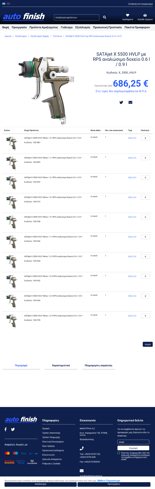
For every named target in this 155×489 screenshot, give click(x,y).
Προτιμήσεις (114, 483)
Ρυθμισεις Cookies (51, 463)
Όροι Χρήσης (48, 446)
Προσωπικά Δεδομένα (53, 450)
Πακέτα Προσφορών (137, 27)
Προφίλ (46, 428)
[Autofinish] (23, 17)
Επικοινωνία (48, 454)
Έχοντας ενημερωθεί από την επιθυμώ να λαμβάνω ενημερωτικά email (135, 456)
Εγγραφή (133, 448)
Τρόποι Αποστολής (51, 432)
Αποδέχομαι (40, 483)
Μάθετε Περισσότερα (108, 480)
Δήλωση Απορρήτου (52, 459)
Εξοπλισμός (82, 27)
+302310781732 (92, 454)
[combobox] (76, 17)
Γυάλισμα (67, 27)
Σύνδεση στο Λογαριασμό (140, 3)
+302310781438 (88, 457)
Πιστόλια (57, 36)
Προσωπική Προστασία (107, 27)
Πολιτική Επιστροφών (53, 441)
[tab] (21, 366)
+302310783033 (92, 461)
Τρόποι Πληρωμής (51, 437)
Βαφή (5, 27)
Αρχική (8, 36)
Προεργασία (19, 27)
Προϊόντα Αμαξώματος (44, 27)
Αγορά (148, 344)
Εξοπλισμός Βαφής (40, 36)
